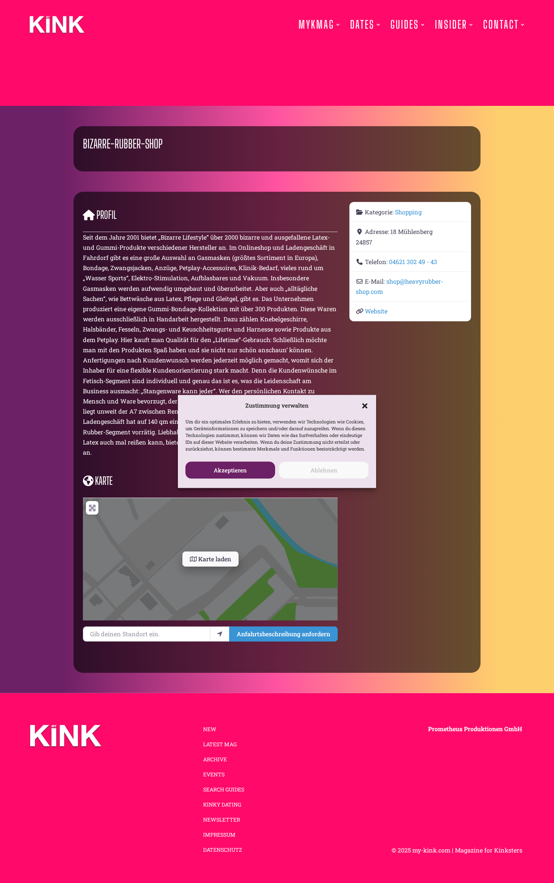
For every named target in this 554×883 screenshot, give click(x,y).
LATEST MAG (220, 745)
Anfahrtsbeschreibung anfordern (283, 634)
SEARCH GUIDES (223, 790)
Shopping (408, 212)
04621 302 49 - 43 (413, 262)
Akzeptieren (230, 470)
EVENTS (214, 775)
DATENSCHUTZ (222, 850)
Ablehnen (324, 470)
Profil (106, 214)
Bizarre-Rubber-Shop (122, 144)
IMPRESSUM (219, 835)
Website (376, 311)
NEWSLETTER (221, 820)
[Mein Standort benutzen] (220, 634)
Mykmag (316, 24)
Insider (451, 24)
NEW (209, 730)
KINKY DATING (222, 805)
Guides (404, 24)
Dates (362, 24)
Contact (501, 24)
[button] (365, 405)
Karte (104, 480)
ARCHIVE (215, 760)
